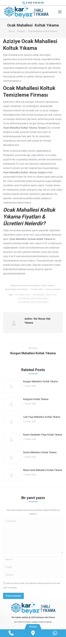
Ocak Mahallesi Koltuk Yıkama (44, 295)
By (16, 289)
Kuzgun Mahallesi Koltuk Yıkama (40, 381)
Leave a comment (53, 289)
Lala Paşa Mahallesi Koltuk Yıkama (41, 416)
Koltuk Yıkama (47, 285)
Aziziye (24, 285)
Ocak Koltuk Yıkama (22, 295)
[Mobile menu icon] (60, 12)
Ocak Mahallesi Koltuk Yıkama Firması (33, 298)
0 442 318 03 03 (35, 2)
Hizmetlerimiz (34, 285)
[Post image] (11, 386)
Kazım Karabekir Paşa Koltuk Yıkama (42, 434)
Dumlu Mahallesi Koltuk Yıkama (39, 452)
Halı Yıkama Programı (23, 622)
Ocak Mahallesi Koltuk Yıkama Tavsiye (33, 302)
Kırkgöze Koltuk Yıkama (35, 399)
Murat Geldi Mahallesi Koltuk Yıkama (42, 470)
